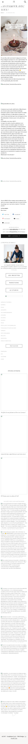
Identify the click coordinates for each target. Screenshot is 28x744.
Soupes (3, 320)
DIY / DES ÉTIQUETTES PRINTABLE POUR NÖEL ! (14, 232)
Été (2, 354)
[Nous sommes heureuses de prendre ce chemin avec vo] (14, 573)
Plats (2, 307)
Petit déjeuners (5, 333)
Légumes (3, 315)
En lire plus (14, 269)
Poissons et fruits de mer (8, 328)
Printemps (4, 351)
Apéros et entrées (6, 302)
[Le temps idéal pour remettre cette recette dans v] (14, 544)
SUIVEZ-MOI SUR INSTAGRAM (14, 501)
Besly (2, 12)
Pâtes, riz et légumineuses (8, 325)
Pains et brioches (6, 340)
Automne (3, 356)
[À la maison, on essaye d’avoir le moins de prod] (14, 601)
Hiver (2, 359)
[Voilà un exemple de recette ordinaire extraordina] (14, 714)
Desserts (3, 310)
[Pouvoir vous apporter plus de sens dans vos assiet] (14, 657)
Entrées (3, 304)
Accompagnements (6, 312)
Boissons (4, 338)
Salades (3, 317)
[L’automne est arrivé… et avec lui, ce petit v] (14, 629)
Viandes (3, 330)
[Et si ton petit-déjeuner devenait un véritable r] (14, 516)
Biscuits (3, 335)
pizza (2, 322)
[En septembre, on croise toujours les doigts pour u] (14, 686)
